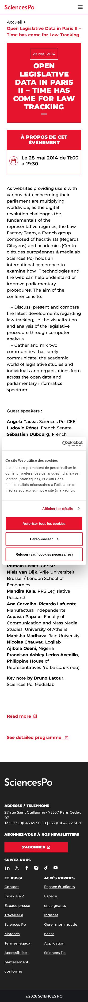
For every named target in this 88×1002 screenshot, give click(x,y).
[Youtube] (55, 868)
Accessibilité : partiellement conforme (16, 962)
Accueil (14, 22)
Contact (11, 886)
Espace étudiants (59, 886)
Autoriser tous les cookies (44, 523)
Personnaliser (41, 539)
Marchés (12, 934)
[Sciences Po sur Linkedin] (7, 868)
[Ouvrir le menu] (80, 7)
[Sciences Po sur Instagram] (36, 868)
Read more (19, 716)
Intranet (51, 915)
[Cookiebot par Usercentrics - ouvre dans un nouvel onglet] (63, 444)
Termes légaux (17, 943)
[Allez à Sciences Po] (28, 784)
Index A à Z (14, 896)
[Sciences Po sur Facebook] (27, 868)
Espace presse (17, 905)
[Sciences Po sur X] (17, 868)
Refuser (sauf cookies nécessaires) (44, 554)
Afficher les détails (57, 508)
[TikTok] (46, 868)
